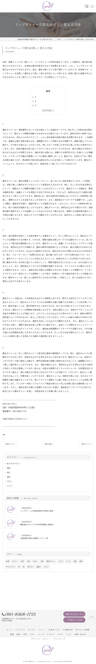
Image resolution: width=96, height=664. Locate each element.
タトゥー (15, 561)
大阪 (42, 561)
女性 (28, 561)
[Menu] (92, 6)
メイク (68, 561)
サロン (9, 481)
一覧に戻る (48, 444)
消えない (31, 567)
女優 (7, 561)
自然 (8, 477)
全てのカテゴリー (14, 463)
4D (23, 567)
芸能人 (38, 567)
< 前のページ (9, 444)
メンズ (9, 486)
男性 (81, 561)
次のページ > (86, 444)
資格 (8, 468)
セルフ (46, 567)
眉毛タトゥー (51, 561)
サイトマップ (59, 638)
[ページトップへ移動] (91, 616)
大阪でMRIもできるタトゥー (15, 418)
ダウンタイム (10, 567)
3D (19, 567)
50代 (22, 561)
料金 (75, 561)
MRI (3, 434)
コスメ (60, 561)
